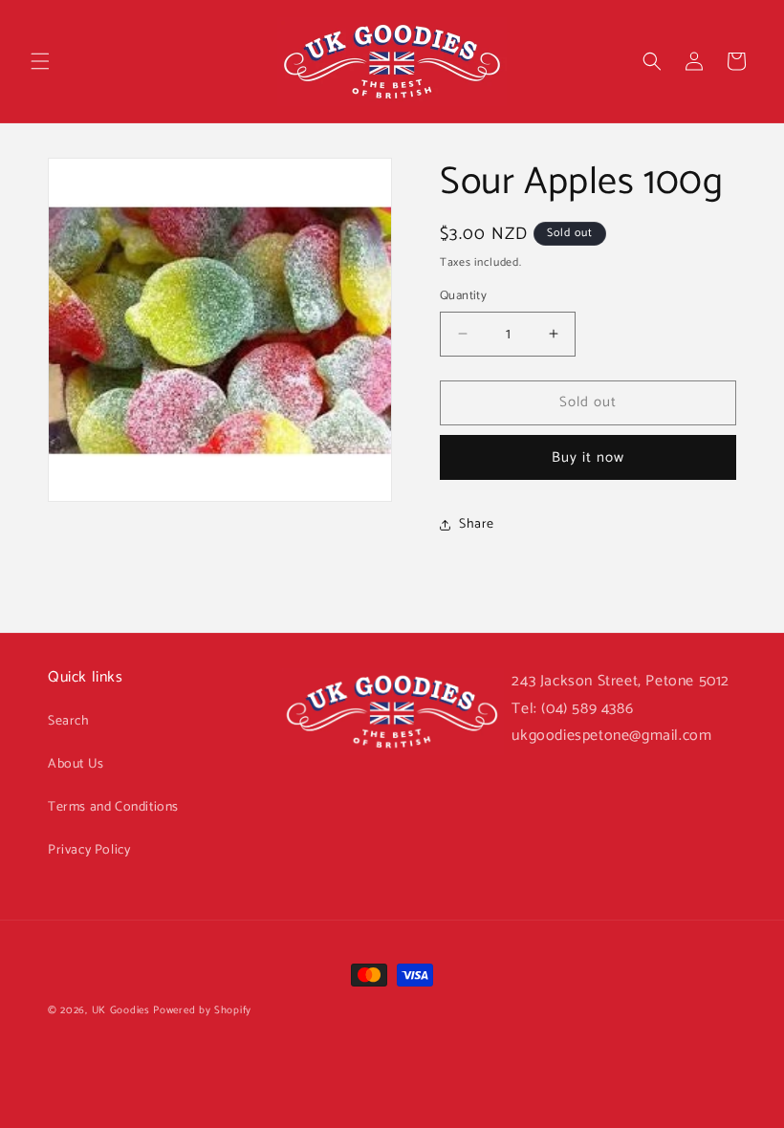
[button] (40, 61)
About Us (76, 764)
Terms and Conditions (113, 807)
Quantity (463, 296)
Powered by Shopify (202, 1010)
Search (69, 721)
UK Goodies (121, 1010)
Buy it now (588, 457)
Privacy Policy (89, 850)
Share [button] (476, 524)
